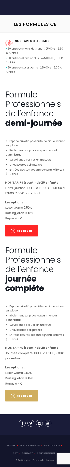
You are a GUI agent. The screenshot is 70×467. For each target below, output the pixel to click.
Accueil (11, 445)
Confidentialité (46, 453)
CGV (15, 453)
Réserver (24, 231)
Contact (27, 453)
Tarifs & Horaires (30, 445)
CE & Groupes (52, 445)
